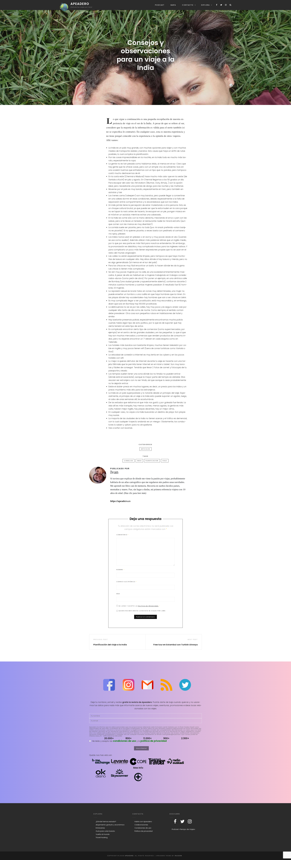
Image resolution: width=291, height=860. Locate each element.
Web (118, 594)
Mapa (173, 5)
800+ (128, 738)
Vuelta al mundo (103, 834)
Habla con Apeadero (143, 821)
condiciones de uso (124, 741)
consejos (128, 461)
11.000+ (147, 738)
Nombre (120, 569)
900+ (166, 738)
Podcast (159, 5)
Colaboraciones (141, 825)
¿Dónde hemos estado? (106, 821)
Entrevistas (100, 828)
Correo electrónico (126, 581)
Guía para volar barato (105, 831)
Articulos (145, 449)
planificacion (152, 461)
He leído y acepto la (139, 606)
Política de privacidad (148, 606)
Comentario (122, 535)
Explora (205, 5)
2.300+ (185, 738)
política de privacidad (153, 741)
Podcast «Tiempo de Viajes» (183, 829)
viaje (164, 461)
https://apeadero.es (120, 501)
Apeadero (79, 4)
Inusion (178, 856)
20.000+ (109, 738)
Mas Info (138, 767)
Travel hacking (102, 837)
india (139, 461)
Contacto (187, 5)
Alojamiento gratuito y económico (110, 825)
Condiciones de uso (142, 828)
